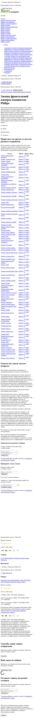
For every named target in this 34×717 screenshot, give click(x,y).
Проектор (17, 51)
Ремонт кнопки (6, 238)
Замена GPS (4, 236)
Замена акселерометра (8, 275)
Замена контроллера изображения (7, 289)
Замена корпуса (6, 328)
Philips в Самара (6, 33)
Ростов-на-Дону (6, 580)
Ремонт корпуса (6, 340)
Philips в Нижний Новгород (9, 27)
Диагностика (5, 174)
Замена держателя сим (8, 351)
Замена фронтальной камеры (22, 92)
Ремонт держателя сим (8, 159)
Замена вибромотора (7, 189)
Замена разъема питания (8, 187)
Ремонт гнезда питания (8, 167)
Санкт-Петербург (25, 580)
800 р (26, 159)
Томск (3, 582)
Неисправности (9, 69)
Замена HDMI (5, 283)
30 (21, 156)
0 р (26, 174)
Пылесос (28, 49)
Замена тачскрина (6, 347)
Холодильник (14, 54)
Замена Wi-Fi (5, 334)
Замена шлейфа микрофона (9, 211)
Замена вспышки (6, 218)
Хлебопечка (14, 48)
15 (21, 174)
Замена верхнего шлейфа (9, 196)
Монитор (30, 51)
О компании (8, 71)
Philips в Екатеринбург (8, 22)
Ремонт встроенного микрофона (7, 177)
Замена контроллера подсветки (7, 337)
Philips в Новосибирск (7, 40)
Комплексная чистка (7, 313)
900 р (26, 295)
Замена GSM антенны (8, 267)
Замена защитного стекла (9, 292)
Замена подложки (6, 245)
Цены (27, 558)
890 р (26, 250)
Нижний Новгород (11, 582)
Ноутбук (27, 53)
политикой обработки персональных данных (13, 611)
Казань (19, 582)
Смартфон (7, 48)
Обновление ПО (6, 326)
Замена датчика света (7, 256)
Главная (3, 92)
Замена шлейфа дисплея (8, 250)
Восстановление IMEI (8, 207)
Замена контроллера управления (7, 344)
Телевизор (23, 51)
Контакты (7, 72)
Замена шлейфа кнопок (8, 280)
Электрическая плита (25, 54)
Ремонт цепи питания (8, 358)
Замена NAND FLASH (8, 234)
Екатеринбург (15, 580)
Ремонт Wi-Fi (5, 297)
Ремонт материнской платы (9, 200)
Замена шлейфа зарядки (8, 172)
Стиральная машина (19, 49)
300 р (26, 232)
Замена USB (5, 202)
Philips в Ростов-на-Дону (8, 20)
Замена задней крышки (8, 248)
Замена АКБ (5, 342)
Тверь (23, 582)
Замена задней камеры (8, 304)
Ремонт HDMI (5, 310)
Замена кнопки (5, 230)
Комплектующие (9, 67)
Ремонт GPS (5, 169)
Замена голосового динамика (7, 181)
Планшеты (9, 92)
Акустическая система (23, 56)
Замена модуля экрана (8, 295)
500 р (26, 177)
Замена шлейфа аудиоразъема (6, 320)
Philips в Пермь (5, 32)
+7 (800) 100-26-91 (6, 8)
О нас (2, 558)
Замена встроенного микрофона (7, 286)
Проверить (4, 474)
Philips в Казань (5, 28)
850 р (26, 234)
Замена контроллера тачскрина (7, 241)
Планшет (7, 54)
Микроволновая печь (25, 48)
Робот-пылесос (9, 51)
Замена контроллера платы (9, 252)
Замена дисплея (6, 323)
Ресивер (13, 56)
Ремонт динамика (6, 302)
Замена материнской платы (9, 271)
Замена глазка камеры (8, 232)
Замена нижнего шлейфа (8, 222)
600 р (26, 161)
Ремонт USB (5, 265)
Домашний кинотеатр (18, 53)
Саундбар (7, 56)
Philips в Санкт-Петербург (9, 23)
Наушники (7, 53)
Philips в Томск (5, 25)
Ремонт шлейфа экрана (8, 349)
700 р (26, 169)
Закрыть (3, 715)
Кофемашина (8, 49)
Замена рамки (5, 316)
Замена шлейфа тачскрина (9, 192)
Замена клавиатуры (7, 331)
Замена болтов (5, 278)
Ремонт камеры (6, 161)
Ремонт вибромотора (7, 204)
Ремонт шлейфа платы (8, 259)
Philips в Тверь (5, 30)
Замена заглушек (6, 225)
